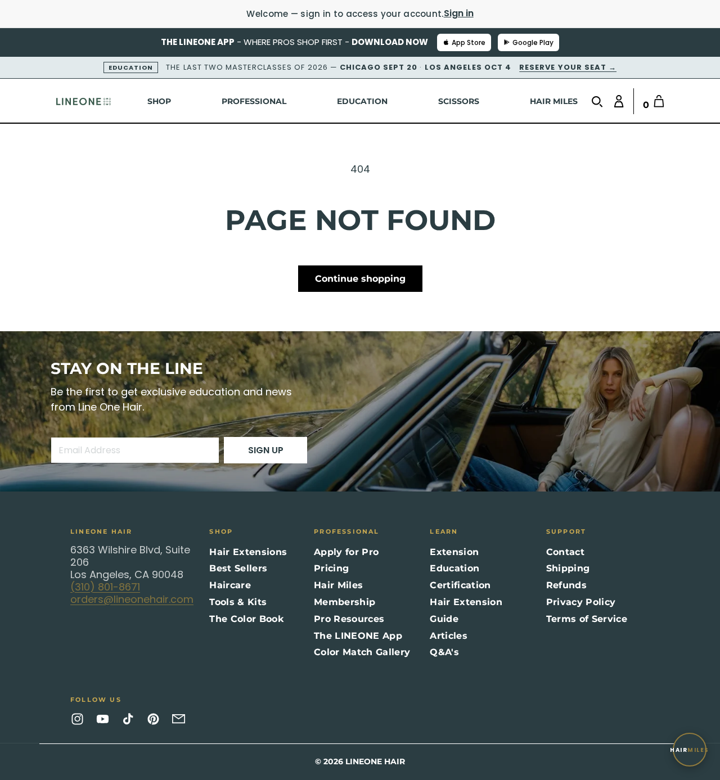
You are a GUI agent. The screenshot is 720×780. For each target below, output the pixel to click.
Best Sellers (238, 568)
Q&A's (444, 652)
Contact (565, 552)
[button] (600, 101)
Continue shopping (360, 278)
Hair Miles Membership (344, 593)
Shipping (568, 568)
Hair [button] (689, 750)
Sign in (459, 13)
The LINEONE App (358, 635)
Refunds (566, 585)
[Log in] (616, 101)
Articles (448, 635)
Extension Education (454, 560)
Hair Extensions (248, 552)
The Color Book (246, 619)
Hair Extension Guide (466, 610)
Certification (460, 585)
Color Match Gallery (362, 652)
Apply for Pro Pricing (346, 560)
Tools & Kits (238, 602)
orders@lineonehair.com (132, 599)
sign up (266, 450)
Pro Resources (349, 619)
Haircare (230, 585)
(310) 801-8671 (105, 587)
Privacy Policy (580, 602)
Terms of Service (586, 619)
